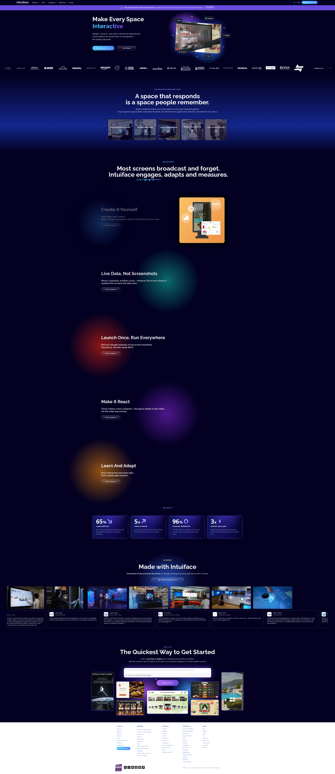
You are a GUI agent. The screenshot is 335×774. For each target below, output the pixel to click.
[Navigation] (23, 2)
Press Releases (206, 742)
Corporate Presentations (188, 731)
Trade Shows (186, 733)
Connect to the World (142, 755)
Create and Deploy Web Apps (144, 729)
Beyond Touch (140, 734)
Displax (164, 750)
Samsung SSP (165, 742)
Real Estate (185, 750)
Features (119, 731)
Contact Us (205, 738)
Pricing (118, 738)
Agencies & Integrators (188, 728)
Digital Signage (186, 752)
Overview (119, 728)
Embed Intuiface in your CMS (144, 753)
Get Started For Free (309, 2)
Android (164, 735)
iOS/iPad (164, 733)
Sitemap (185, 767)
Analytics (139, 736)
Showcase (119, 735)
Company (205, 731)
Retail (184, 738)
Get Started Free (123, 748)
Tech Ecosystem (120, 745)
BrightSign (164, 731)
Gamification (140, 751)
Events (204, 733)
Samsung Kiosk (166, 747)
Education (185, 740)
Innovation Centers (187, 735)
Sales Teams (185, 747)
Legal (193, 767)
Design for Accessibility (142, 748)
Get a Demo (127, 48)
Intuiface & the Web (167, 752)
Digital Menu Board (187, 754)
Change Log (119, 742)
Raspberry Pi (165, 738)
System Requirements (122, 740)
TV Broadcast (186, 745)
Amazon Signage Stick (167, 745)
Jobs (204, 735)
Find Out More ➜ (110, 225)
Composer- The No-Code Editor (144, 732)
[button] (34, 2)
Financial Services (187, 761)
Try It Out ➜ (167, 683)
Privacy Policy (199, 767)
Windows (164, 728)
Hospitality (185, 757)
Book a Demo (206, 740)
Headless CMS (140, 739)
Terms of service (207, 767)
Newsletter (205, 745)
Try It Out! (209, 7)
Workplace (185, 759)
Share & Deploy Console (142, 746)
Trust (189, 767)
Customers (119, 733)
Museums (185, 742)
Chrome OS (165, 740)
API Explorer (140, 741)
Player (138, 743)
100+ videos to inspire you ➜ (167, 580)
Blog (204, 728)
